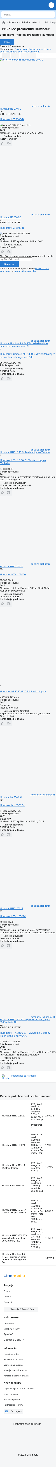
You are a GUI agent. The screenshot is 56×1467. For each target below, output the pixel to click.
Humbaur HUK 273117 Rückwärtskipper (23, 691)
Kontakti (8, 1302)
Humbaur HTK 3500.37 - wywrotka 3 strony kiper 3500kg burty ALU (25, 1034)
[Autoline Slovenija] (20, 5)
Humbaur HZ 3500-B (12, 227)
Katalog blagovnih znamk (16, 1375)
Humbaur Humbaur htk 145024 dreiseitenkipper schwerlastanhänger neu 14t (27, 356)
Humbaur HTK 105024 (13, 916)
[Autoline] (4, 22)
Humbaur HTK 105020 (13, 574)
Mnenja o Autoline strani (15, 1370)
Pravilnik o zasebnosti (14, 1359)
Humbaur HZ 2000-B (12, 119)
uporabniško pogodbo (25, 271)
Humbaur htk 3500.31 (12, 805)
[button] (51, 5)
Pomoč (7, 1296)
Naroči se (9, 264)
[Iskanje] (51, 14)
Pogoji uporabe (11, 1354)
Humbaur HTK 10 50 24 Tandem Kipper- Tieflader (14, 1211)
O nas (7, 1291)
